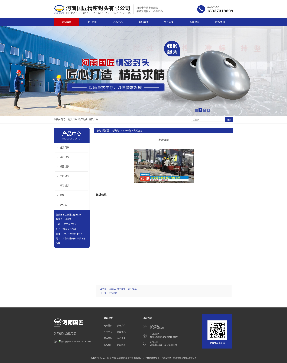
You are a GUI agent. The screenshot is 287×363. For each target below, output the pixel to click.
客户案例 (143, 22)
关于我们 (92, 22)
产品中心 (118, 22)
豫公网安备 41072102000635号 (76, 341)
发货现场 (137, 130)
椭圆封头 (93, 119)
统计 (56, 341)
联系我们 (220, 22)
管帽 (62, 195)
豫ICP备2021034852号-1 (184, 358)
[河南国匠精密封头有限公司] (110, 13)
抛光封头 (72, 119)
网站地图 (121, 345)
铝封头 (63, 205)
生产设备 (169, 22)
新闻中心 (194, 22)
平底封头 (64, 176)
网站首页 (66, 22)
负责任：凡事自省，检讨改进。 (123, 288)
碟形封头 (82, 119)
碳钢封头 (64, 185)
